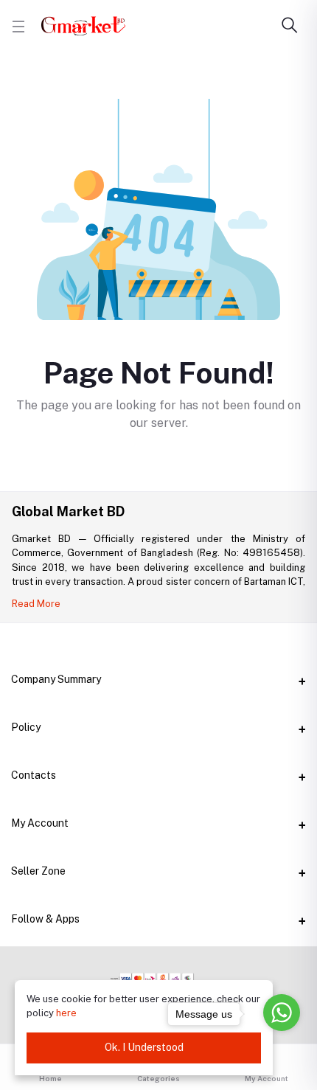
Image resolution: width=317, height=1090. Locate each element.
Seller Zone (38, 871)
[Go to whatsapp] (281, 1012)
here (66, 1012)
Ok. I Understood (144, 1047)
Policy (26, 727)
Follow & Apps (45, 919)
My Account (40, 823)
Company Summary (56, 679)
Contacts (33, 775)
